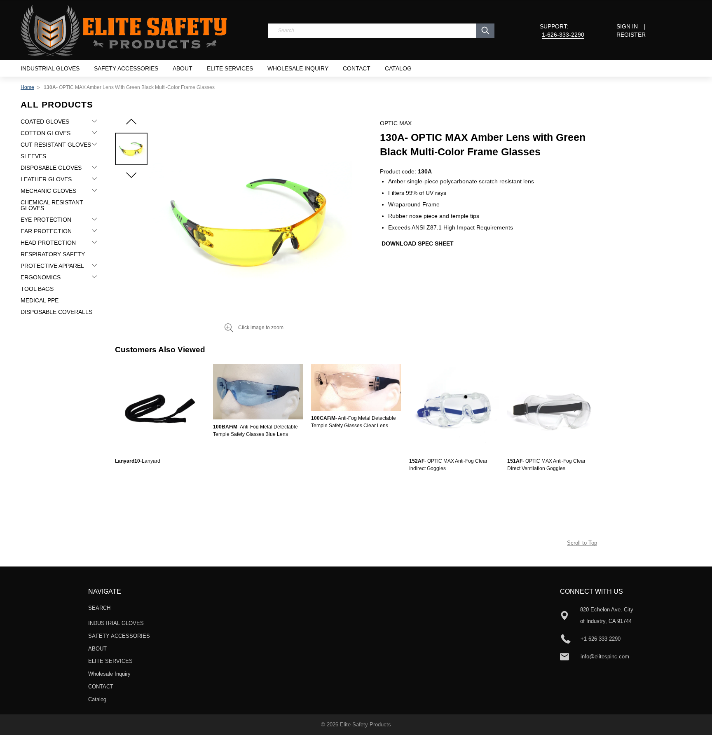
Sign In (627, 26)
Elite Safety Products (365, 724)
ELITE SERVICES (230, 68)
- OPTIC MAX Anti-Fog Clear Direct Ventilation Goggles (546, 464)
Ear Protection (46, 231)
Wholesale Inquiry (297, 68)
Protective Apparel (52, 266)
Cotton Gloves (45, 133)
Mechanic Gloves (48, 191)
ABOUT (182, 68)
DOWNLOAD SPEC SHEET (418, 243)
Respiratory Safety (53, 254)
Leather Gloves (46, 179)
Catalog (398, 68)
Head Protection (48, 243)
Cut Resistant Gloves (56, 144)
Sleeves (33, 156)
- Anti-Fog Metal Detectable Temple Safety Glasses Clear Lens (353, 421)
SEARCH (99, 608)
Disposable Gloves (51, 168)
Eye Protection (46, 219)
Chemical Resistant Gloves (52, 205)
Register (631, 34)
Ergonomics (41, 277)
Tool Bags (37, 289)
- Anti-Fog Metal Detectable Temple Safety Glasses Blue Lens (255, 430)
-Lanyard (137, 461)
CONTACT (356, 68)
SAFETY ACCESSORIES (126, 68)
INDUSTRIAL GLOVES (50, 68)
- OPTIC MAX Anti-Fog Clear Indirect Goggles (448, 464)
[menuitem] (50, 68)
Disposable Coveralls (56, 312)
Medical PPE (40, 300)
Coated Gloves (45, 121)
